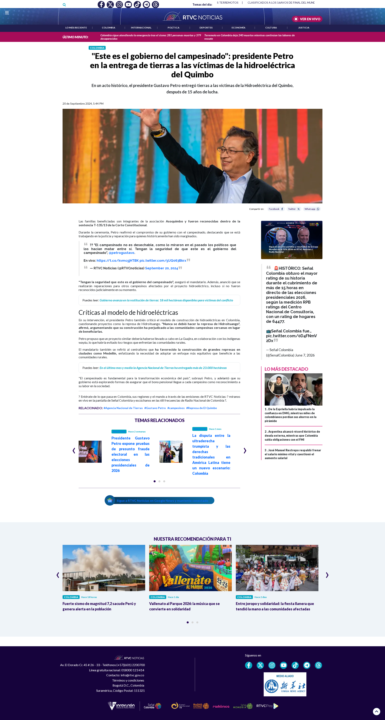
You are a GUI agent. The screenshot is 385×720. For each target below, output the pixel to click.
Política (173, 27)
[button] (154, 481)
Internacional (141, 27)
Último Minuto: (75, 37)
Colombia (108, 27)
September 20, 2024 (161, 268)
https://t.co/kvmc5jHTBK (118, 261)
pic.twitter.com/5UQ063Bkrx (163, 261)
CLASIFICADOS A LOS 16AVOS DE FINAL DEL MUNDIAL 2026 (287, 2)
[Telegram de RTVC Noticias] (306, 665)
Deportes (206, 27)
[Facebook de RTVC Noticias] (248, 665)
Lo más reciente (76, 27)
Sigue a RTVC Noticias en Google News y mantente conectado (162, 500)
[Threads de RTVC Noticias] (318, 665)
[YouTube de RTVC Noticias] (283, 665)
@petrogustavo (121, 253)
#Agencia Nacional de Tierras (123, 408)
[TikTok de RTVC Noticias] (295, 665)
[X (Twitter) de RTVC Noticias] (260, 665)
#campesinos (176, 408)
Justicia (303, 27)
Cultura (271, 27)
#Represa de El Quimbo (201, 408)
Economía (238, 27)
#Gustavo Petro (155, 408)
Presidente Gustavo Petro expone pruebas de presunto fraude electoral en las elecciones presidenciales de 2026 (130, 454)
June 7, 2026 (305, 355)
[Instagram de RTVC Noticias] (272, 665)
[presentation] (74, 449)
